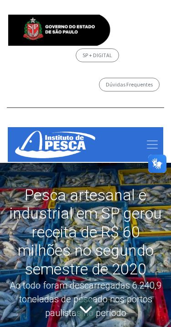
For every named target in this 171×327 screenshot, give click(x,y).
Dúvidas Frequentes (129, 84)
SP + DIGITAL (97, 55)
